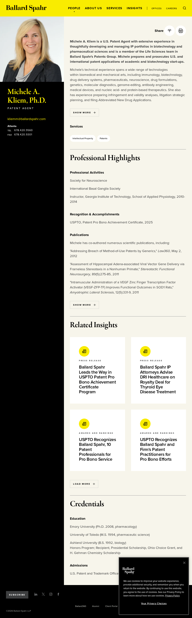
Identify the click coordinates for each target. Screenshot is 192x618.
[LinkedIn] (36, 594)
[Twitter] (43, 594)
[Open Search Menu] (184, 8)
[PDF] (181, 30)
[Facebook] (58, 594)
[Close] (184, 563)
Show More (82, 112)
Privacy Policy (172, 595)
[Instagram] (51, 594)
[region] (154, 586)
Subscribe (17, 594)
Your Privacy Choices (153, 603)
